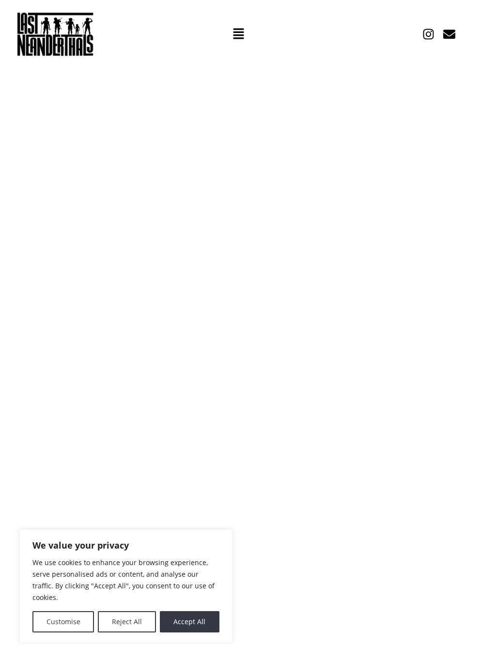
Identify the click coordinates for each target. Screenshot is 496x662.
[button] (238, 34)
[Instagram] (428, 34)
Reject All (127, 621)
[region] (125, 586)
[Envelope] (449, 34)
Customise (63, 621)
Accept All (189, 621)
